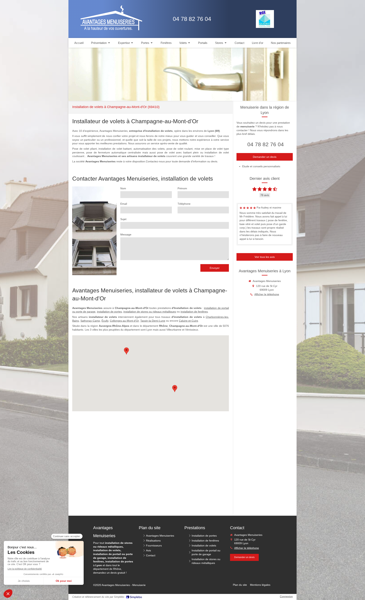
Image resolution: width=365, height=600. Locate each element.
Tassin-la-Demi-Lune (152, 320)
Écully (105, 320)
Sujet (123, 219)
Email (123, 203)
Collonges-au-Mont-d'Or (124, 320)
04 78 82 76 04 (265, 144)
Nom (123, 188)
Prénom (182, 188)
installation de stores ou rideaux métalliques (149, 311)
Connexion (286, 596)
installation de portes (109, 311)
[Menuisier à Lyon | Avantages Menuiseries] (108, 19)
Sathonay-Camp (90, 320)
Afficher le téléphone (266, 294)
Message (125, 234)
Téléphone (184, 203)
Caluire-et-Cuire (188, 320)
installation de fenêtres (194, 311)
